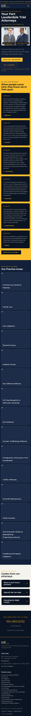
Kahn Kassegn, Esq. (18, 24)
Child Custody (5, 697)
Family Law (4, 677)
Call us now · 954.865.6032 (12, 59)
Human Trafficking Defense (9, 690)
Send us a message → (7, 666)
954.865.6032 (15, 621)
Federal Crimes (5, 682)
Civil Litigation (5, 678)
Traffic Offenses (5, 694)
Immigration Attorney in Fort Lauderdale (13, 692)
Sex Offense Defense (7, 684)
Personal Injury (5, 680)
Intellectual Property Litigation (10, 703)
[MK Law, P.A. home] (5, 5)
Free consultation (9, 65)
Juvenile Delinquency (7, 695)
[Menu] (28, 6)
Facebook (4, 711)
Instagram (9, 711)
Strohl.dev (9, 713)
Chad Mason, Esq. (6, 24)
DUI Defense (5, 688)
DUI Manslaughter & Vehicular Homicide (12, 686)
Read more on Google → (11, 252)
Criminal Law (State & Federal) (9, 675)
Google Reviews (17, 711)
